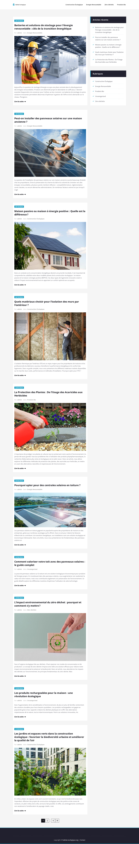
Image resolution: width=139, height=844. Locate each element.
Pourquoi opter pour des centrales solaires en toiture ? (47, 485)
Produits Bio (121, 5)
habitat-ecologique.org (70, 840)
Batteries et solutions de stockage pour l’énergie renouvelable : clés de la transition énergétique (43, 27)
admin (19, 33)
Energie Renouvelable (93, 5)
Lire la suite (19, 101)
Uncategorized (32, 569)
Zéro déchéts (109, 5)
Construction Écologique (74, 5)
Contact (82, 840)
